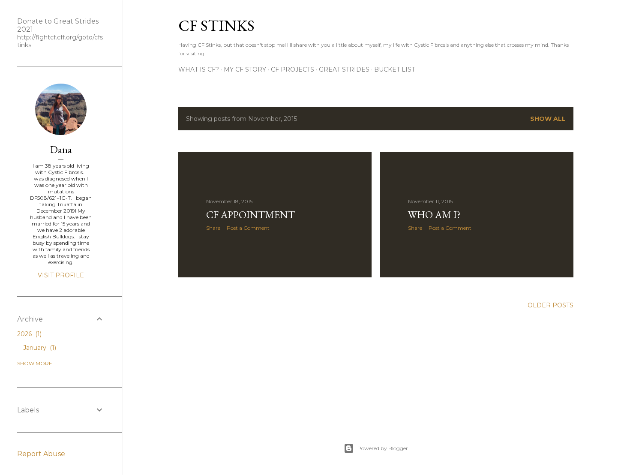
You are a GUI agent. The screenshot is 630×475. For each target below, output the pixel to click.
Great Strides (344, 69)
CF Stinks (216, 25)
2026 (28, 334)
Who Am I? (434, 214)
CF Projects (292, 69)
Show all (548, 119)
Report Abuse (41, 454)
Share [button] (213, 228)
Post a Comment (248, 228)
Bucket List (394, 69)
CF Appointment (250, 214)
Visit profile (61, 275)
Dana (61, 149)
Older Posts (550, 305)
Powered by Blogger (382, 448)
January (38, 348)
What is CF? (198, 69)
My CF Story (245, 69)
